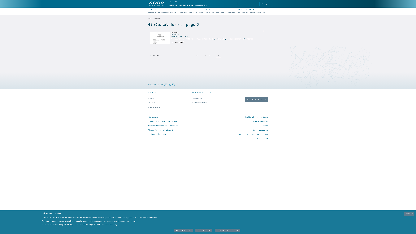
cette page (113, 225)
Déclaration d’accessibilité (158, 134)
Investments (230, 13)
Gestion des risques (257, 13)
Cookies (265, 126)
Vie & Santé (220, 13)
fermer (409, 214)
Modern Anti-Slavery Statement (160, 130)
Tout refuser (203, 230)
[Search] (266, 4)
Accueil (150, 18)
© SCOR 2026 (262, 139)
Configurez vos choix (227, 230)
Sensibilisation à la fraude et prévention (163, 126)
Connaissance (243, 13)
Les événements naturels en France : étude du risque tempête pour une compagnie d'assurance (212, 39)
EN (176, 2)
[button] (262, 4)
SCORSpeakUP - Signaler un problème (163, 121)
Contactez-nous (257, 100)
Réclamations (153, 117)
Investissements (154, 107)
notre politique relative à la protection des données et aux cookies (109, 221)
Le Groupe (152, 9)
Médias (191, 13)
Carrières (199, 13)
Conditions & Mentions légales (256, 117)
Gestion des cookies (260, 130)
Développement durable (167, 13)
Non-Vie (151, 98)
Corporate (152, 13)
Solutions (210, 9)
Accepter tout (183, 230)
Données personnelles (259, 121)
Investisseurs (182, 13)
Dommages (210, 13)
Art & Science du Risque (247, 9)
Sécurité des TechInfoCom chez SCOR (253, 134)
